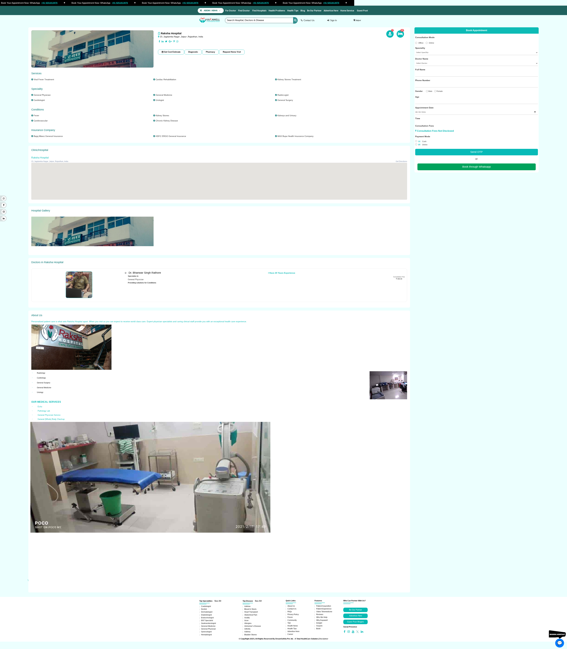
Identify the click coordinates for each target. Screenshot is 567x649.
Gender (419, 91)
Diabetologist (206, 615)
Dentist (204, 609)
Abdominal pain (250, 615)
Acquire (319, 626)
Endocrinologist (207, 618)
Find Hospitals (259, 10)
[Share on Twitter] (166, 41)
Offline (420, 43)
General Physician (208, 629)
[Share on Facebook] (159, 41)
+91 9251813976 (49, 3)
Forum (290, 617)
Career (290, 634)
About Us (291, 606)
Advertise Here (331, 10)
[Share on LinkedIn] (162, 41)
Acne (246, 620)
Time (417, 118)
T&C (289, 623)
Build (318, 629)
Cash (424, 141)
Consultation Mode (425, 37)
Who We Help (321, 617)
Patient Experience (323, 609)
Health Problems (277, 10)
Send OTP (476, 151)
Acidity (247, 618)
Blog (302, 10)
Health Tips (292, 10)
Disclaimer (323, 639)
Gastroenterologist (208, 623)
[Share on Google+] (170, 41)
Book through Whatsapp (476, 166)
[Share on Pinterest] (174, 41)
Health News (292, 626)
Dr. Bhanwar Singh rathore (145, 272)
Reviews (319, 614)
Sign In (333, 20)
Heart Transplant (251, 612)
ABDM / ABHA (210, 10)
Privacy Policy (293, 614)
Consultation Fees (424, 126)
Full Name (420, 69)
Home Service (347, 10)
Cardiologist (206, 606)
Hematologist (206, 635)
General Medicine (208, 626)
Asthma (247, 606)
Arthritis (247, 629)
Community (292, 620)
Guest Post (362, 10)
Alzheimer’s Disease (252, 626)
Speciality (420, 48)
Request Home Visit (232, 52)
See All (217, 601)
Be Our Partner (314, 10)
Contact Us (309, 20)
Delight (319, 623)
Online (431, 43)
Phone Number (422, 80)
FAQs (289, 612)
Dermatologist (206, 612)
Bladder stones (250, 635)
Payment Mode (422, 136)
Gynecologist (206, 632)
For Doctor (230, 10)
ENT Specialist (207, 620)
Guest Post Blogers (355, 622)
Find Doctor (244, 10)
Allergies (247, 623)
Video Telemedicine (324, 612)
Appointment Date (424, 107)
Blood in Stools (250, 609)
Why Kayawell (322, 620)
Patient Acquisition (323, 606)
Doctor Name (421, 59)
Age (417, 97)
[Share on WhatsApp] (177, 41)
